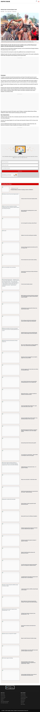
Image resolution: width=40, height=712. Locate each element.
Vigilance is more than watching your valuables (29, 235)
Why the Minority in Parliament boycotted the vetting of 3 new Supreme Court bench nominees (29, 601)
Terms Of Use (3, 695)
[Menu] (38, 2)
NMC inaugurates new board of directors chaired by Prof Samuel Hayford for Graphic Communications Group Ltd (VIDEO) (29, 296)
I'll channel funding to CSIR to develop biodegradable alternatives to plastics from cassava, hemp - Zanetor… (28, 662)
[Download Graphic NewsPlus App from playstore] (10, 687)
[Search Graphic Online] (36, 1)
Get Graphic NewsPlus (4, 702)
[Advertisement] (19, 66)
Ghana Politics (23, 694)
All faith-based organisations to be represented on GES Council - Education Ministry (29, 492)
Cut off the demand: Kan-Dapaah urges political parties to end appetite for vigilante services (29, 565)
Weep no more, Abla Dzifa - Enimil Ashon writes (29, 479)
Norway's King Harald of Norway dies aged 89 (28, 442)
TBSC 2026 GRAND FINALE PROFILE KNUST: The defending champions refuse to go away (29, 418)
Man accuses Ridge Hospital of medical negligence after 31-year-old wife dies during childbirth (29, 345)
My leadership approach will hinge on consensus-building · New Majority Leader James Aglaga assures (29, 430)
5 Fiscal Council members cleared (26, 284)
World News (23, 701)
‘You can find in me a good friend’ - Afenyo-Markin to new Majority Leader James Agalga (29, 455)
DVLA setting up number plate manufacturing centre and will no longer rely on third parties (28, 321)
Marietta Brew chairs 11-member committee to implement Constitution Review (29, 394)
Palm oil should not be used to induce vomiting (29, 259)
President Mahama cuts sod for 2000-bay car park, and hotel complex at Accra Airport (29, 650)
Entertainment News (24, 697)
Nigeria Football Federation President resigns (28, 638)
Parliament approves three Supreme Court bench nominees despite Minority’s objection (29, 528)
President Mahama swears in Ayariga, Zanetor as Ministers (22, 189)
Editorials (22, 702)
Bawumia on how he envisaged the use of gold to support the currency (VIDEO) (29, 357)
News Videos (23, 704)
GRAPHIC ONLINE (5, 1)
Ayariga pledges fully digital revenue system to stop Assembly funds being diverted (29, 675)
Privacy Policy (3, 697)
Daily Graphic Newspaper (5, 701)
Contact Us (2, 698)
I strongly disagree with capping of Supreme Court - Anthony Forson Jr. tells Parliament (29, 577)
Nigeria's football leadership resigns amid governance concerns (28, 553)
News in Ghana (23, 695)
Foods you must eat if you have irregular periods (29, 198)
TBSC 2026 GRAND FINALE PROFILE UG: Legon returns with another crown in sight (29, 406)
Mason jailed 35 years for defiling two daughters (29, 516)
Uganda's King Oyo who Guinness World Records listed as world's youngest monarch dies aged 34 (29, 333)
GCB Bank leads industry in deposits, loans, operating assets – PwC (28, 614)
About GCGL (3, 694)
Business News (23, 698)
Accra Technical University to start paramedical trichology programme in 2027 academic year (29, 382)
